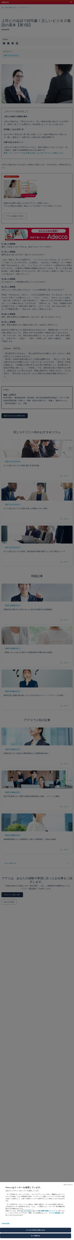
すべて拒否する (35, 1235)
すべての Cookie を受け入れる (35, 1230)
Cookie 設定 (6, 1223)
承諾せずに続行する (68, 1184)
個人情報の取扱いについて (47, 1211)
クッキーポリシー (27, 1211)
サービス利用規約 (54, 1213)
